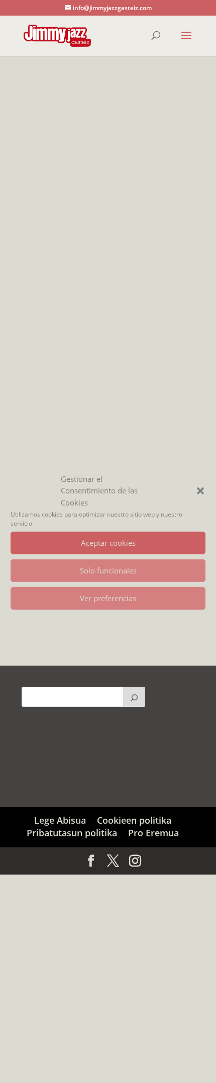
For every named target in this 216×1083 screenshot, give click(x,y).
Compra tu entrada (74, 361)
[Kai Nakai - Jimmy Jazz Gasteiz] (108, 208)
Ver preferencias (108, 598)
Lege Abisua (60, 820)
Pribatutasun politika (72, 833)
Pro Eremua (153, 833)
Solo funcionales (108, 570)
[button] (200, 491)
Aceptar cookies (108, 543)
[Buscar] (134, 697)
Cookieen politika (134, 820)
